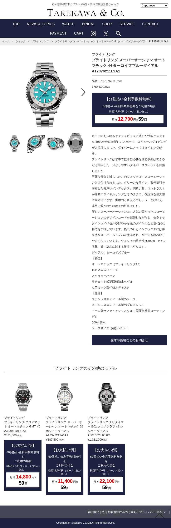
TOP (15, 24)
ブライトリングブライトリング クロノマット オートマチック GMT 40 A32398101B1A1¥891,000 (22, 451)
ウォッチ (20, 41)
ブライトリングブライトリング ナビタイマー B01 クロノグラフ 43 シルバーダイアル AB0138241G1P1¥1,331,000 (106, 453)
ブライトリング (40, 41)
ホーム (6, 41)
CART (78, 33)
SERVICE (127, 24)
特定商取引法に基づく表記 (119, 512)
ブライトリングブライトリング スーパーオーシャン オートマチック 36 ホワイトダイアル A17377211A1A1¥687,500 (64, 453)
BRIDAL (88, 24)
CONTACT (150, 24)
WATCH (68, 24)
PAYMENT (58, 33)
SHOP (107, 24)
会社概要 (93, 512)
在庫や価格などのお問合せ (129, 340)
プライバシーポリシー (153, 512)
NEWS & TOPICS (41, 24)
